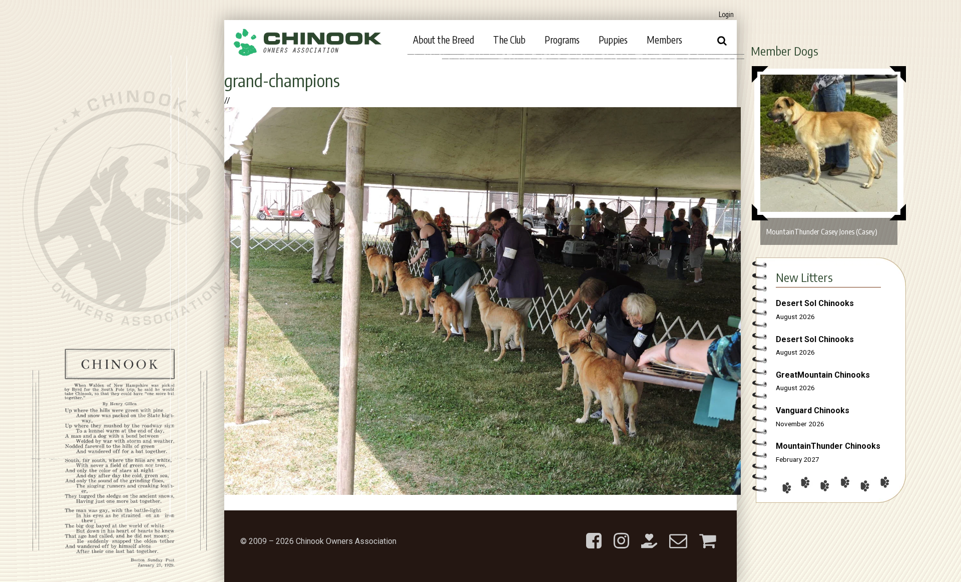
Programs (562, 40)
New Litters (804, 276)
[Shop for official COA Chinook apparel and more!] (707, 532)
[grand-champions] (482, 492)
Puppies (613, 40)
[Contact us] (678, 532)
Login (726, 14)
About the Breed (443, 40)
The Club (509, 40)
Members (664, 40)
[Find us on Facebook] (594, 532)
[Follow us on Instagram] (621, 532)
